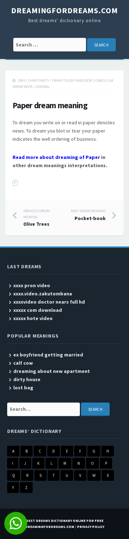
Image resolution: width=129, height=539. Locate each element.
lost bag (23, 387)
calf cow (23, 363)
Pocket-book (88, 215)
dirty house (26, 379)
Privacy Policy (90, 526)
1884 (21, 80)
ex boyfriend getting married (48, 354)
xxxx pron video (31, 285)
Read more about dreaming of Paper (56, 157)
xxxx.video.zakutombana (42, 293)
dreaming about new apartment (51, 371)
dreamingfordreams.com (64, 10)
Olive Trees (36, 218)
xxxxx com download (37, 310)
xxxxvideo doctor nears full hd (49, 302)
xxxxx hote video (33, 318)
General (42, 86)
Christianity (38, 80)
